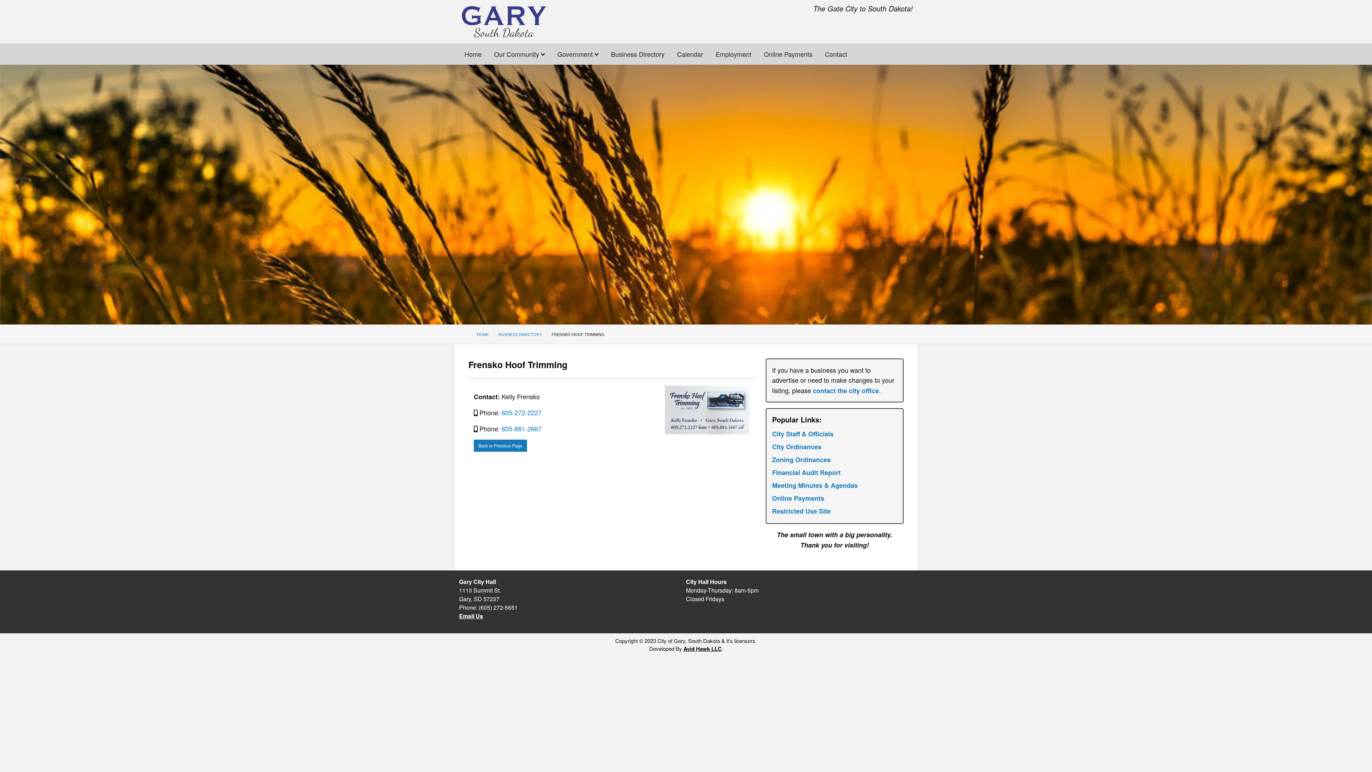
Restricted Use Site (801, 511)
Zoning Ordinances (801, 459)
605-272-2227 (522, 412)
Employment (733, 54)
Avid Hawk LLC (702, 649)
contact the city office (846, 390)
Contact (836, 54)
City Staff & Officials (803, 434)
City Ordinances (796, 446)
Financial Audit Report (806, 472)
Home (473, 54)
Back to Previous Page (500, 445)
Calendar (690, 54)
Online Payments (788, 54)
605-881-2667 (522, 428)
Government (576, 54)
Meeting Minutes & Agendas (815, 485)
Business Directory (638, 54)
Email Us (471, 616)
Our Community (517, 54)
